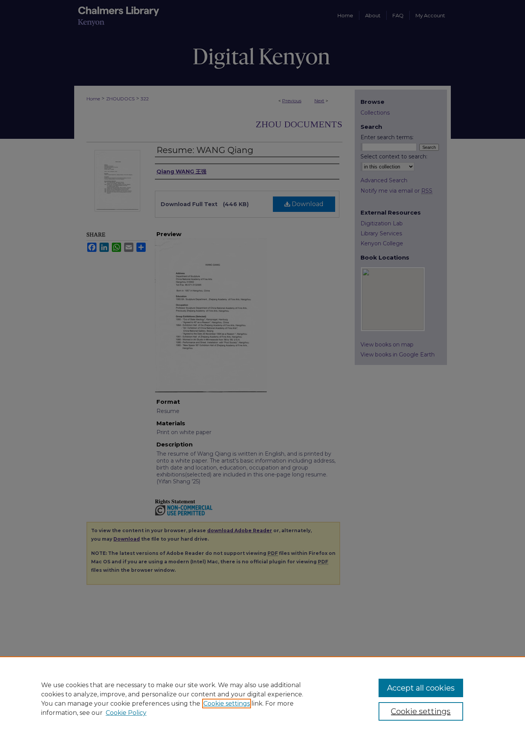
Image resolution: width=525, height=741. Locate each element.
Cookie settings (226, 703)
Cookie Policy (126, 712)
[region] (262, 698)
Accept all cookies (421, 688)
